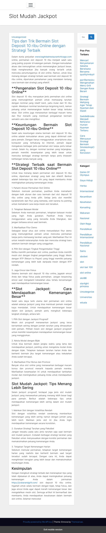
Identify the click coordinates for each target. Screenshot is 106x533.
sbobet (84, 256)
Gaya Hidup (86, 180)
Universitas (86, 297)
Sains (83, 251)
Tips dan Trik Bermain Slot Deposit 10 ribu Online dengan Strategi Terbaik (38, 46)
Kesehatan (85, 202)
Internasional (87, 191)
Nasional (84, 218)
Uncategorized (19, 37)
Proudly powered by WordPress (38, 522)
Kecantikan (86, 196)
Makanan (85, 213)
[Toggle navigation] (30, 5)
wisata (83, 302)
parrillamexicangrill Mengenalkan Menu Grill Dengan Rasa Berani (90, 86)
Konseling (85, 207)
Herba (83, 186)
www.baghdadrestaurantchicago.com (53, 56)
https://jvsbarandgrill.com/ (24, 482)
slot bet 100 (86, 267)
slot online (85, 272)
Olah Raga (85, 223)
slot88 (83, 278)
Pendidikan (86, 229)
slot (82, 262)
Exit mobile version (53, 529)
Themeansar (77, 522)
